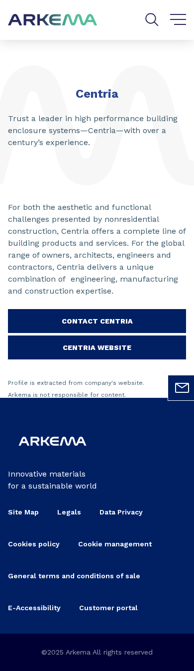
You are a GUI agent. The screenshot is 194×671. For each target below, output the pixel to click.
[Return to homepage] (52, 20)
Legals (69, 512)
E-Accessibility (34, 608)
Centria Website (97, 347)
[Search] (152, 19)
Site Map (23, 512)
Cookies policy (34, 544)
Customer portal (108, 608)
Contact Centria (97, 321)
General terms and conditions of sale (74, 576)
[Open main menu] (178, 20)
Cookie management (115, 544)
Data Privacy (121, 512)
